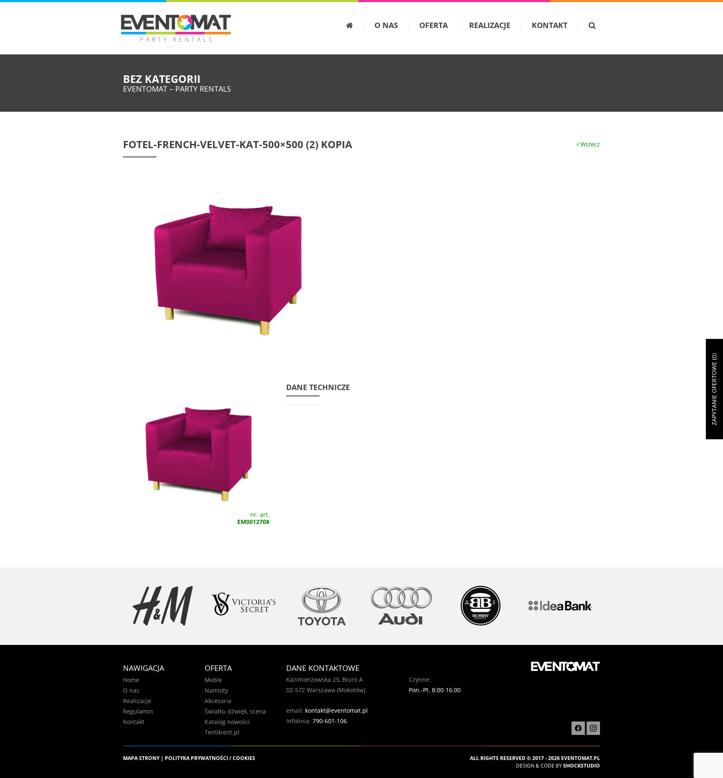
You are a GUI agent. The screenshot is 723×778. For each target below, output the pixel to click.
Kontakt (549, 25)
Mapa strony (141, 758)
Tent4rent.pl (222, 732)
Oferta (433, 25)
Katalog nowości (227, 722)
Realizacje (489, 25)
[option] (163, 605)
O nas (386, 25)
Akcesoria (218, 701)
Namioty (216, 690)
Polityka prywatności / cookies (210, 758)
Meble (213, 680)
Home (131, 680)
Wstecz (589, 144)
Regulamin (138, 711)
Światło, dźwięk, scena (235, 711)
